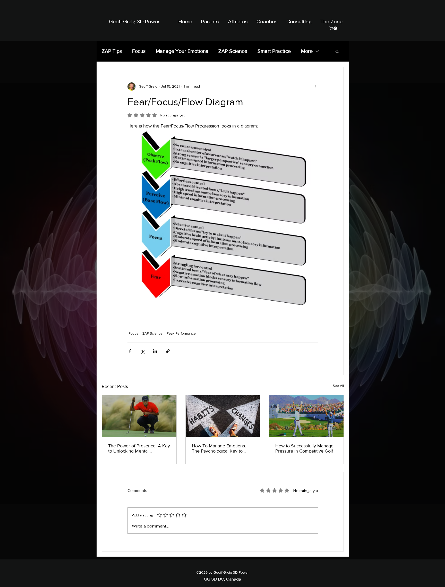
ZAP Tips (112, 51)
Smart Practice (274, 51)
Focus (139, 51)
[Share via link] (167, 351)
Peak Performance (181, 333)
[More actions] (315, 86)
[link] (333, 28)
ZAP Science (232, 51)
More (307, 51)
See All (338, 386)
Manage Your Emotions (182, 51)
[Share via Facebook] (129, 351)
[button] (337, 51)
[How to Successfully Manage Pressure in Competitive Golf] (306, 416)
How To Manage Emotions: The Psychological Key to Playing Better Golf (219, 448)
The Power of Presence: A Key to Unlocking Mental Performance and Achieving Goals (139, 448)
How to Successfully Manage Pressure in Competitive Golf (304, 448)
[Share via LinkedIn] (155, 351)
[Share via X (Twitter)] (142, 351)
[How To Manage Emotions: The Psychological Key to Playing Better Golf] (223, 416)
